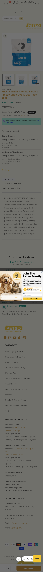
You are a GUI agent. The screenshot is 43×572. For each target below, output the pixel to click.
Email (23, 293)
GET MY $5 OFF (32, 299)
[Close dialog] (42, 272)
